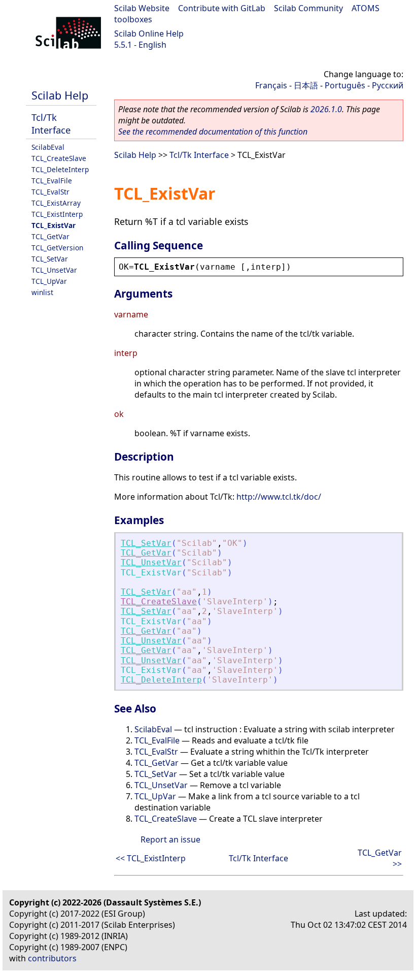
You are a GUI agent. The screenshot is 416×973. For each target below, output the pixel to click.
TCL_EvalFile (51, 180)
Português (345, 85)
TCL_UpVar (49, 281)
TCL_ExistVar (53, 225)
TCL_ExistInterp (57, 214)
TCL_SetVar (49, 259)
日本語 (306, 85)
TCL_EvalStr (50, 192)
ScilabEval (47, 147)
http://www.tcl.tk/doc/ (278, 496)
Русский (387, 85)
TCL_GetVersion (57, 247)
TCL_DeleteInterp (60, 169)
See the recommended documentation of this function (212, 131)
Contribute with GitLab (221, 8)
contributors (52, 958)
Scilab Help (59, 95)
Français (271, 85)
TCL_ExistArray (56, 203)
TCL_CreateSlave (58, 158)
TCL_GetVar (50, 236)
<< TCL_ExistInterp (151, 858)
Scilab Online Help (149, 33)
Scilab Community (308, 8)
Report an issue (170, 839)
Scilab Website (141, 8)
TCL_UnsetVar (54, 270)
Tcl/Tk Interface (51, 123)
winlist (42, 292)
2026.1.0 (326, 109)
